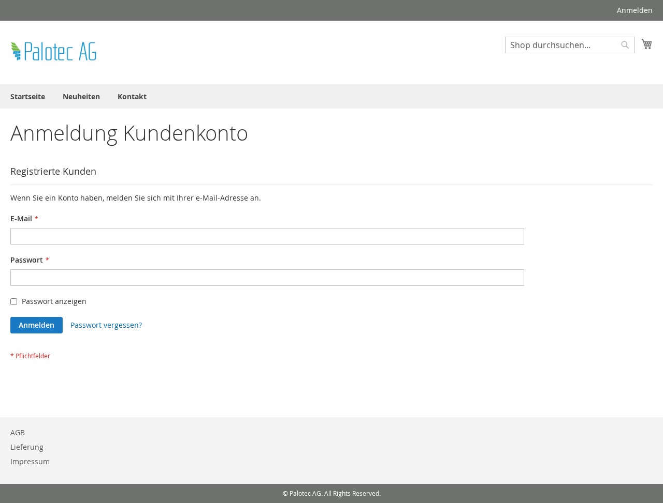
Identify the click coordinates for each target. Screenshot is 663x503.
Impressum (30, 461)
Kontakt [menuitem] (132, 96)
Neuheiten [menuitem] (81, 96)
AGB (17, 432)
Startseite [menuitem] (27, 96)
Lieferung (27, 447)
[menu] (331, 96)
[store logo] (54, 52)
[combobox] (570, 45)
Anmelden (635, 10)
